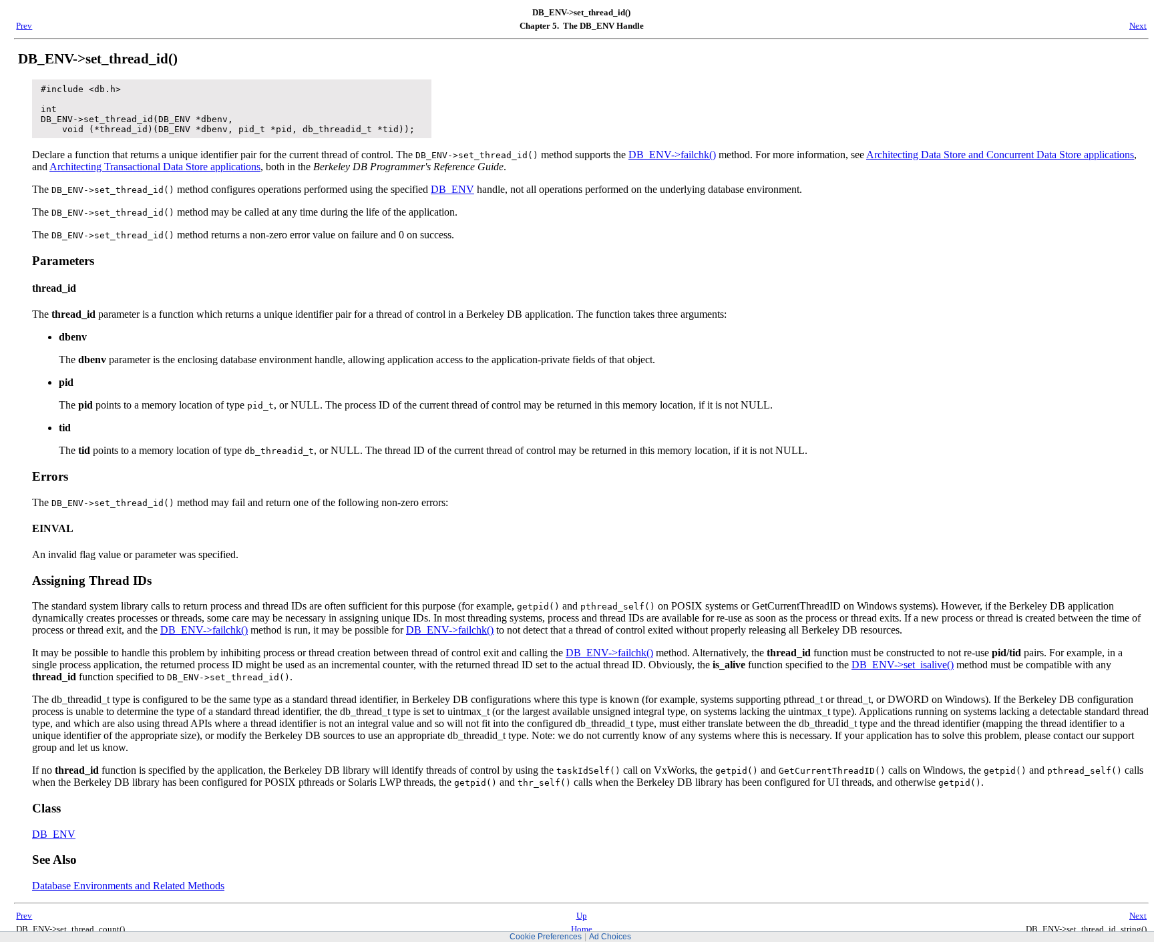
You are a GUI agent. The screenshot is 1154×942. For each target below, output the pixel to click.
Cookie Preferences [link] (546, 936)
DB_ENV (452, 189)
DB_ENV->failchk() (672, 154)
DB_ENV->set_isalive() (902, 664)
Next (1138, 26)
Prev (24, 26)
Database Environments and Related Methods (128, 885)
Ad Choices (610, 936)
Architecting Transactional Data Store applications (154, 166)
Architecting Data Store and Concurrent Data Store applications (1000, 154)
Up (581, 916)
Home (581, 929)
